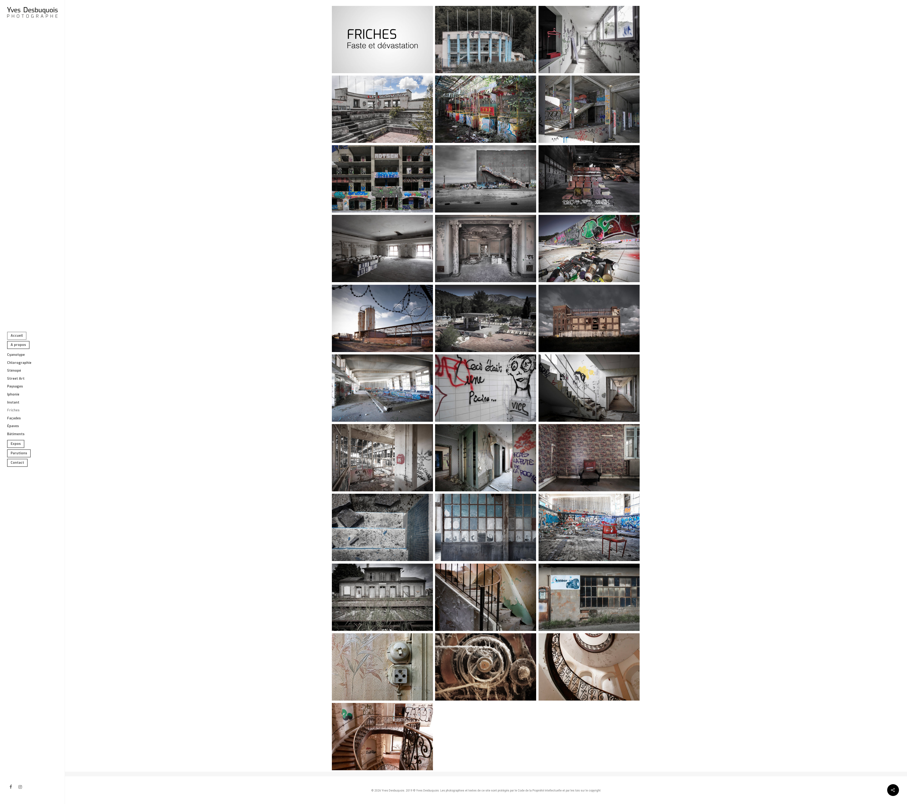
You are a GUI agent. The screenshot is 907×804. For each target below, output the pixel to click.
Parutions (19, 453)
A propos (18, 345)
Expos (16, 444)
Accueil (17, 335)
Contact (17, 462)
